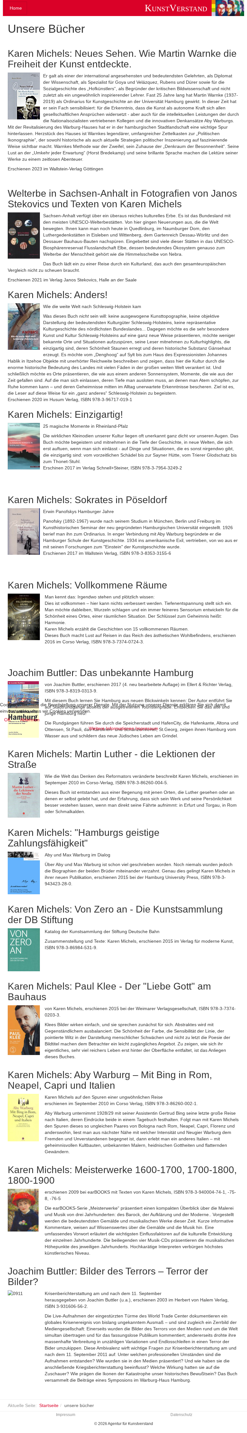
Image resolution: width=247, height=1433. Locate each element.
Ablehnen (30, 719)
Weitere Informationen (111, 728)
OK (7, 719)
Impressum (146, 728)
